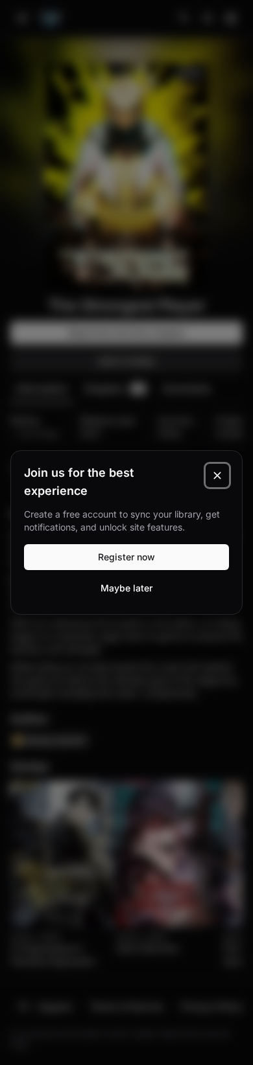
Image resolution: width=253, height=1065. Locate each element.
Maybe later (126, 587)
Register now (126, 556)
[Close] (217, 475)
